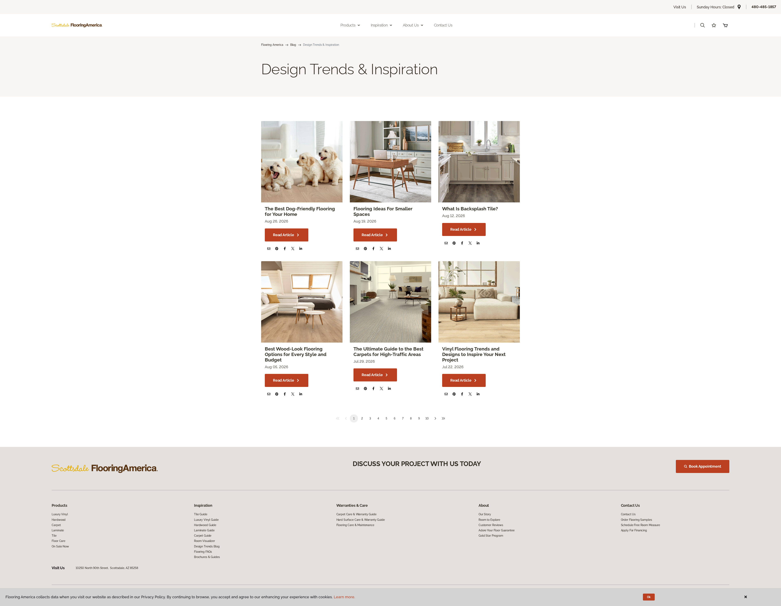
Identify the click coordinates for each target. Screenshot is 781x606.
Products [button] (348, 25)
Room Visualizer (204, 541)
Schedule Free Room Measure (640, 525)
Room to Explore (489, 519)
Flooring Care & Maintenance (355, 525)
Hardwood (58, 519)
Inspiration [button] (379, 25)
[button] (702, 25)
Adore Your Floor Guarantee (496, 530)
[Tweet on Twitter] (292, 248)
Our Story (485, 514)
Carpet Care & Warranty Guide (356, 514)
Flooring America (272, 44)
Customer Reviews (491, 525)
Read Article (283, 235)
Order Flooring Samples (636, 519)
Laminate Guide (204, 530)
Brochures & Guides (207, 557)
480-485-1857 (764, 7)
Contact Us (443, 25)
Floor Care (58, 541)
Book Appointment (705, 466)
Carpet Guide (202, 535)
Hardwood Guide (205, 525)
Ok (649, 597)
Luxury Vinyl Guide (206, 519)
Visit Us (679, 7)
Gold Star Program (491, 535)
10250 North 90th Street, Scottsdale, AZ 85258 (107, 568)
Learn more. (344, 597)
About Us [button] (411, 25)
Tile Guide (200, 514)
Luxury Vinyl (60, 514)
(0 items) (725, 25)
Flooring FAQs (203, 551)
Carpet (56, 525)
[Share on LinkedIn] (300, 248)
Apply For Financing (634, 530)
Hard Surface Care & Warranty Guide (360, 519)
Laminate (58, 530)
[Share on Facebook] (284, 248)
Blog (293, 44)
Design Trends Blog (206, 546)
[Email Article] (268, 248)
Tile (54, 535)
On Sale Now (60, 546)
